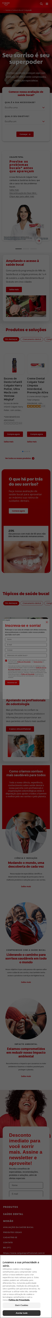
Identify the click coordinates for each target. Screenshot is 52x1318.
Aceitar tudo (21, 1313)
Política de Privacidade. (19, 1300)
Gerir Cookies (21, 1305)
